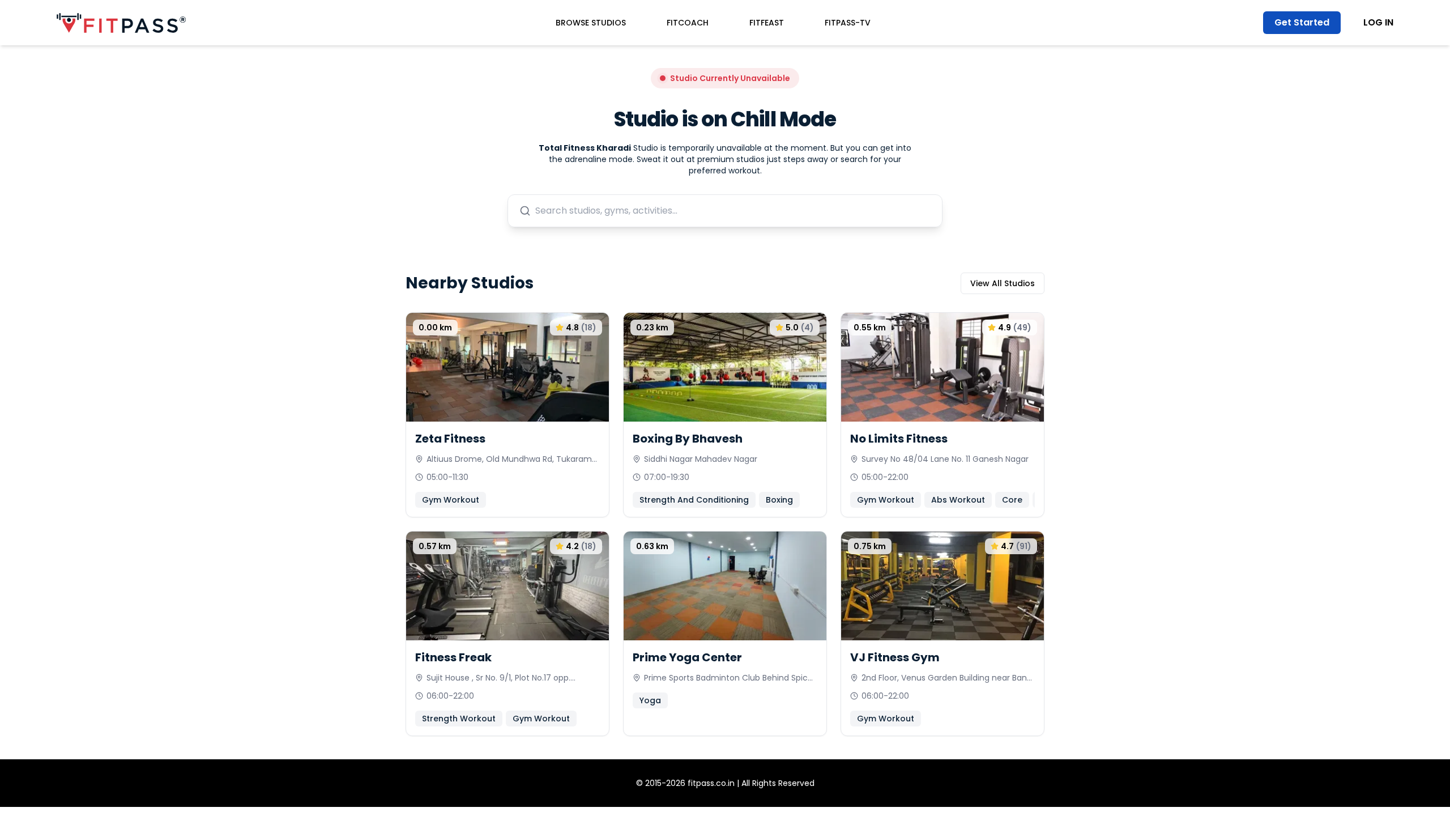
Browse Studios (591, 22)
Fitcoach (688, 22)
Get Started (1301, 22)
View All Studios (1002, 283)
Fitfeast (766, 22)
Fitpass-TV (848, 22)
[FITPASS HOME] (121, 23)
